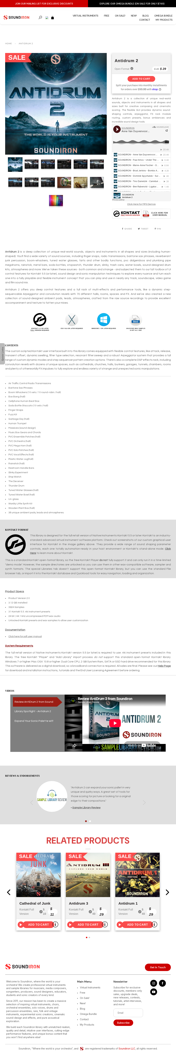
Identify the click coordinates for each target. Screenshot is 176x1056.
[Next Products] (167, 892)
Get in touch (158, 967)
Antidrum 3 (78, 903)
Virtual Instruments (85, 15)
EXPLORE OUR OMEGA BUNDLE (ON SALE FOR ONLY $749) (132, 3)
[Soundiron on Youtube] (153, 994)
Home (8, 43)
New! (134, 15)
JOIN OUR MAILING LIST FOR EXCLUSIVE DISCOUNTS (44, 3)
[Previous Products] (8, 892)
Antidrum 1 (128, 903)
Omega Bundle (163, 15)
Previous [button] (11, 103)
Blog (145, 15)
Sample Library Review (86, 807)
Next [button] (100, 103)
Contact (144, 20)
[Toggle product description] (55, 924)
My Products (164, 20)
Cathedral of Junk (34, 903)
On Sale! (120, 15)
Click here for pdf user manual (25, 636)
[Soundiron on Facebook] (162, 985)
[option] (56, 104)
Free (106, 15)
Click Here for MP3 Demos (141, 204)
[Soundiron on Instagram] (153, 985)
